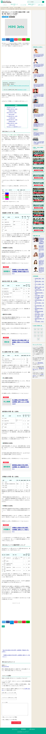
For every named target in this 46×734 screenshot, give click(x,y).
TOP (4, 7)
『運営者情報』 (40, 362)
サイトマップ (14, 729)
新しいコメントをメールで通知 (10, 717)
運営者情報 (23, 729)
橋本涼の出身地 (11, 114)
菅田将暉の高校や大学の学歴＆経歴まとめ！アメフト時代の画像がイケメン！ (39, 125)
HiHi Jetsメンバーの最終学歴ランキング (14, 126)
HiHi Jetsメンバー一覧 (11, 107)
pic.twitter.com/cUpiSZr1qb (23, 85)
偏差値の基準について (31, 5)
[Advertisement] (16, 55)
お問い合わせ (40, 4)
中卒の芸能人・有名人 (39, 321)
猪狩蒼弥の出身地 (12, 121)
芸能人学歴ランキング (14, 5)
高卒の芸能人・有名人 (39, 314)
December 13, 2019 (21, 89)
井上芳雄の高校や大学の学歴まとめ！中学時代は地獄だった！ (41, 270)
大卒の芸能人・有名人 (39, 295)
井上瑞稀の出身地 (12, 117)
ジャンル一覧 (23, 4)
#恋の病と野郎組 (13, 85)
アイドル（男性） (5, 16)
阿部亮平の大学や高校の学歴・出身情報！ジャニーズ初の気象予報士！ (39, 133)
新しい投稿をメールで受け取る (10, 719)
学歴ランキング (12, 16)
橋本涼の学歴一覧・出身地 (11, 112)
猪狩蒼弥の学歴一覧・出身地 (12, 119)
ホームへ (5, 4)
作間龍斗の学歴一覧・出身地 (12, 123)
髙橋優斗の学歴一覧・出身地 (12, 109)
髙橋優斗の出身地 (12, 110)
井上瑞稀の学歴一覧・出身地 (12, 116)
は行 (3, 626)
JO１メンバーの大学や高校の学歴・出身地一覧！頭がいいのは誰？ (39, 142)
